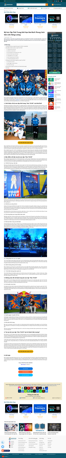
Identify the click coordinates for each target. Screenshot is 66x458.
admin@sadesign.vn (52, 454)
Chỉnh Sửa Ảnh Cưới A (22, 440)
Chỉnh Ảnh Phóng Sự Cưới (22, 442)
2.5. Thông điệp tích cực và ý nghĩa (12, 55)
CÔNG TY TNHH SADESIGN (27, 454)
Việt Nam (5, 456)
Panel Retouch (43, 384)
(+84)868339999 (40, 454)
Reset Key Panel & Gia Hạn (33, 440)
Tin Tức (49, 438)
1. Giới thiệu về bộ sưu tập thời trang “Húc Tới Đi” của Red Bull (16, 46)
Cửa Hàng (41, 438)
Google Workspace (25, 385)
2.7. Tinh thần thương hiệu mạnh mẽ (12, 58)
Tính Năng (20, 438)
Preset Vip (41, 440)
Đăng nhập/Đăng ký (57, 4)
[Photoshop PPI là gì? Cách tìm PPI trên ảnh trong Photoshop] (40, 427)
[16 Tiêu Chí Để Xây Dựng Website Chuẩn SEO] (54, 427)
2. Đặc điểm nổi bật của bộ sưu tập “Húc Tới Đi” (14, 47)
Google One (20, 385)
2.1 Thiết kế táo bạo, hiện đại (11, 49)
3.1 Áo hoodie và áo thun (10, 61)
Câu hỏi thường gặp (33, 438)
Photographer (50, 440)
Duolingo (47, 385)
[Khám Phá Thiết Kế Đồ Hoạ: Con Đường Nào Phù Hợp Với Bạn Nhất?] (11, 427)
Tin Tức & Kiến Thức (45, 8)
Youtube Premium (36, 385)
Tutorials (49, 445)
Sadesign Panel (21, 8)
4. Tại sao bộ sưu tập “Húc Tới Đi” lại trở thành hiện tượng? (16, 66)
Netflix (41, 385)
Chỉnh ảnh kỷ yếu (21, 448)
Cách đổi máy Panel (32, 442)
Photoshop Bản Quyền (43, 450)
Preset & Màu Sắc (21, 445)
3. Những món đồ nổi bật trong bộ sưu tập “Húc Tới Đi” (15, 60)
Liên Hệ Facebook (25, 375)
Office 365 (31, 385)
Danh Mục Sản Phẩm (9, 8)
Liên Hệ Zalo (25, 368)
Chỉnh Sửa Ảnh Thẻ (21, 444)
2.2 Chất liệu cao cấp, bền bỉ (11, 50)
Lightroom (49, 442)
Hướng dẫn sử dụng (32, 447)
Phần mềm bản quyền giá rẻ (26, 384)
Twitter (12, 447)
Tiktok (12, 445)
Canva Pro (15, 385)
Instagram (12, 442)
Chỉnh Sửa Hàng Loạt (21, 447)
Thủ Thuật (49, 447)
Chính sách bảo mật (15, 454)
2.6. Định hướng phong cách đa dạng (12, 57)
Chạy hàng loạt (31, 445)
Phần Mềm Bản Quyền (33, 8)
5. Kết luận (7, 67)
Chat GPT (58, 384)
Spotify (44, 385)
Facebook (12, 441)
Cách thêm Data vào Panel (33, 444)
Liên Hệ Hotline (25, 371)
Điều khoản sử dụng (5, 454)
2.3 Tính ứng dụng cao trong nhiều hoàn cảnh (13, 52)
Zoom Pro (54, 385)
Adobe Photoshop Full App (51, 384)
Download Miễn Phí (58, 8)
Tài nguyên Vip (41, 442)
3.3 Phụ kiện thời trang (10, 64)
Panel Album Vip (42, 444)
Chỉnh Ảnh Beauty (21, 450)
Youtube (12, 444)
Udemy (51, 385)
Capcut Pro (11, 385)
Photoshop (49, 444)
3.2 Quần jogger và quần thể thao (11, 63)
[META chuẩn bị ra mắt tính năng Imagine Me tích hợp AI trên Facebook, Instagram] (25, 427)
